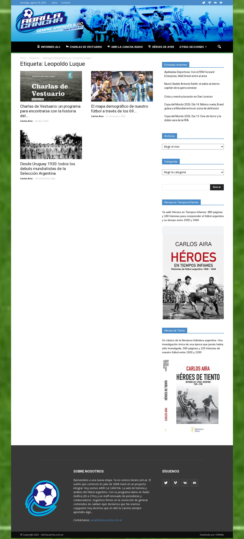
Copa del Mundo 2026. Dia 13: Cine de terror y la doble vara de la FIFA (192, 118)
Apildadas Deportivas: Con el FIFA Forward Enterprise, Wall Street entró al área (189, 74)
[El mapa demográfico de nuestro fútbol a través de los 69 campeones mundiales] (122, 86)
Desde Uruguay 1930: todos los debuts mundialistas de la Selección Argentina (47, 169)
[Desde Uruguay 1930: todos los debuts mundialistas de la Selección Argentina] (51, 144)
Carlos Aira (26, 120)
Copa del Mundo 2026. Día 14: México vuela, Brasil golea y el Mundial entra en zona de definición (194, 106)
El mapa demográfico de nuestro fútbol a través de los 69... (119, 108)
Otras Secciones (191, 47)
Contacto (65, 2)
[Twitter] (204, 2)
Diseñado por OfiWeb (212, 534)
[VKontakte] (215, 2)
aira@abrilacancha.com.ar (106, 520)
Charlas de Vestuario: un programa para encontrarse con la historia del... (50, 111)
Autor (55, 2)
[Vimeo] (209, 2)
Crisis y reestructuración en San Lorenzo (188, 96)
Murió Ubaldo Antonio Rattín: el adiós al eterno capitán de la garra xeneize (192, 85)
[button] (219, 46)
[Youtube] (221, 2)
